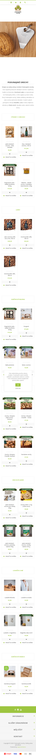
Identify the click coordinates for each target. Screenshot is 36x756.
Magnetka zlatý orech (26, 633)
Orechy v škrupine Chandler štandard (10, 455)
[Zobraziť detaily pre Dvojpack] (26, 314)
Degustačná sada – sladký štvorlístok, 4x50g (9, 184)
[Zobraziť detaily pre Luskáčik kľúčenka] (10, 585)
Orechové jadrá (18, 480)
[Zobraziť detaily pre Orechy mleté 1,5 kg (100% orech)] (26, 495)
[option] (18, 39)
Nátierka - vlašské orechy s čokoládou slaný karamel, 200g (26, 184)
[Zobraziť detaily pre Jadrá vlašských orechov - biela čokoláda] (10, 132)
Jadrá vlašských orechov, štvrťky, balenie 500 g (26, 544)
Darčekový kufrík (26, 684)
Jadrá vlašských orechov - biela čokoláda (9, 145)
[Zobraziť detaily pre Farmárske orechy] (26, 442)
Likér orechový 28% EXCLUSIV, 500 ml (9, 237)
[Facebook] (15, 709)
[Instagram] (18, 709)
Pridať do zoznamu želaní (9, 154)
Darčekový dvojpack (9, 684)
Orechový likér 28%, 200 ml (9, 274)
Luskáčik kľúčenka (10, 597)
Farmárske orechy (26, 454)
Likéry (18, 210)
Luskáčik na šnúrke (26, 597)
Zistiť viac (18, 388)
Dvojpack (26, 326)
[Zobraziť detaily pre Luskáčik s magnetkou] (10, 620)
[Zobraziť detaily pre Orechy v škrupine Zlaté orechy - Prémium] (10, 403)
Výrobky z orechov (18, 117)
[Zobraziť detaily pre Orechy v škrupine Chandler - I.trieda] (26, 403)
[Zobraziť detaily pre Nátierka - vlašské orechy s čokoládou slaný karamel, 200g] (26, 170)
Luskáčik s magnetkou (9, 633)
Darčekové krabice (18, 657)
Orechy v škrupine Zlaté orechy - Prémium (10, 417)
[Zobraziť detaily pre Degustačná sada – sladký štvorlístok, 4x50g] (10, 170)
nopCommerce (21, 747)
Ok (18, 385)
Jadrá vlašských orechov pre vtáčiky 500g (9, 506)
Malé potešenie (9, 365)
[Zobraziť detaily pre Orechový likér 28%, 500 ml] (26, 224)
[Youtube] (20, 709)
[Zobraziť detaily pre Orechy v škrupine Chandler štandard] (10, 442)
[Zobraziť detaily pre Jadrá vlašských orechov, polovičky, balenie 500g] (10, 531)
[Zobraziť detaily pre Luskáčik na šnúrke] (26, 585)
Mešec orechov (26, 365)
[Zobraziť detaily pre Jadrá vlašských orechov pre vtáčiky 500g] (10, 495)
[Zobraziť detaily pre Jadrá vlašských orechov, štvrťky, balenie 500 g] (26, 531)
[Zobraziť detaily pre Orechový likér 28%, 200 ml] (10, 261)
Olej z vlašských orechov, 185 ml (26, 144)
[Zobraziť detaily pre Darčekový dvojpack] (10, 671)
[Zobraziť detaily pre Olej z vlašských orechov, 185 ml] (26, 132)
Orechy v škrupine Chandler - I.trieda (26, 416)
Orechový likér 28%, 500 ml (26, 237)
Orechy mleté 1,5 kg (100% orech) (26, 505)
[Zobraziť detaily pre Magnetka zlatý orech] (26, 620)
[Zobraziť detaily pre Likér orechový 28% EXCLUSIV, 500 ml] (10, 224)
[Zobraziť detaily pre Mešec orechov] (26, 352)
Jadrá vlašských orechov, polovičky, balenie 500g (9, 544)
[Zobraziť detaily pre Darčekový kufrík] (26, 671)
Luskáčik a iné (18, 570)
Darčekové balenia (18, 299)
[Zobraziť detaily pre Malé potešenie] (10, 352)
